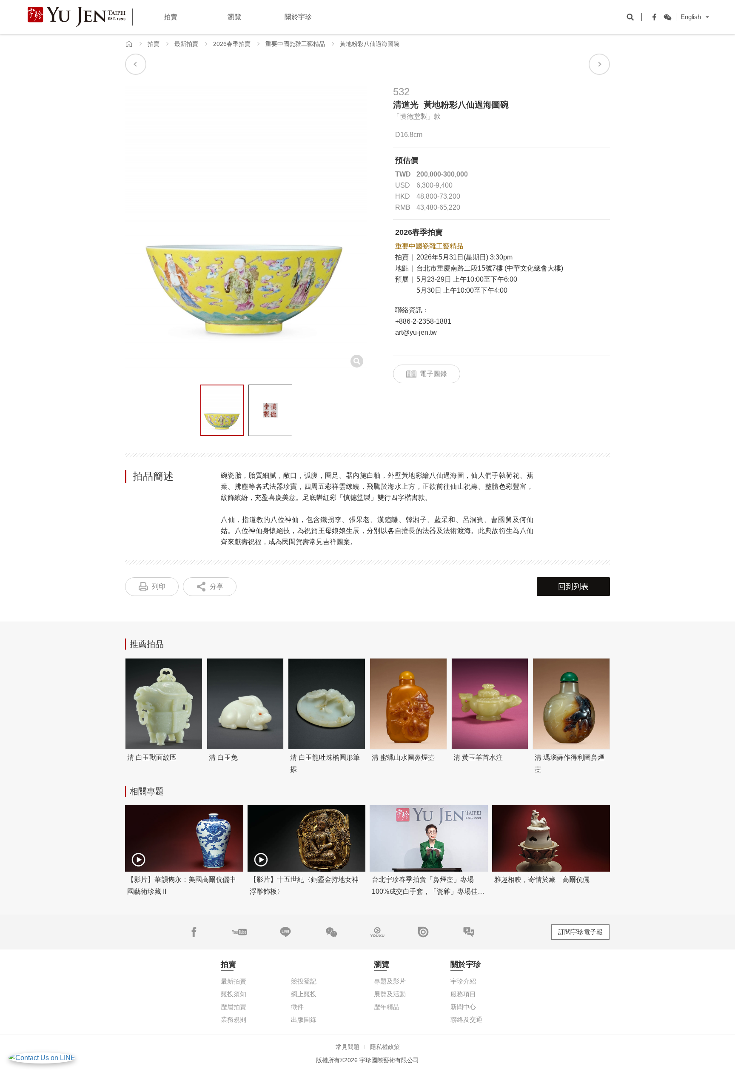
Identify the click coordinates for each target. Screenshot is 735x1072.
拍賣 (154, 43)
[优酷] (377, 932)
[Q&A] (468, 932)
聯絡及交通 (466, 1019)
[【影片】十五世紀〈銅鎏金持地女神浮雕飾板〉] (307, 838)
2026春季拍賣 (232, 43)
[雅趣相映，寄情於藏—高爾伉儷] (551, 838)
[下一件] (599, 64)
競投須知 (233, 994)
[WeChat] (665, 17)
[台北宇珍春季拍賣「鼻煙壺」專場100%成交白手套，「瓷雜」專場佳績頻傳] (429, 838)
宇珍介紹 (463, 981)
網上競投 (303, 994)
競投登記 (303, 981)
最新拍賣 (186, 43)
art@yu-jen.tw (416, 332)
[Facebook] (652, 17)
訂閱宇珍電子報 (580, 931)
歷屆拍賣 (233, 1006)
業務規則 (233, 1019)
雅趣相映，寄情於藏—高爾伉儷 (542, 879)
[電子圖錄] (423, 932)
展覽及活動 (390, 994)
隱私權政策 (385, 1046)
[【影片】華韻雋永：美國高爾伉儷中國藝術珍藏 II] (184, 838)
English (691, 16)
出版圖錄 (303, 1019)
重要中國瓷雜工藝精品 (295, 43)
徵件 (297, 1006)
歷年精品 (386, 1006)
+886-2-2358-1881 (423, 321)
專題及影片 (390, 981)
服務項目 (463, 994)
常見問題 (347, 1046)
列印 (158, 586)
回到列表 (573, 586)
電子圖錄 (433, 373)
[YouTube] (239, 932)
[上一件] (135, 64)
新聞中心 (463, 1006)
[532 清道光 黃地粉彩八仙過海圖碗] (222, 410)
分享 (216, 586)
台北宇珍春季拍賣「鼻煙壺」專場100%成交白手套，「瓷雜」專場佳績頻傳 (428, 891)
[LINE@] (285, 932)
